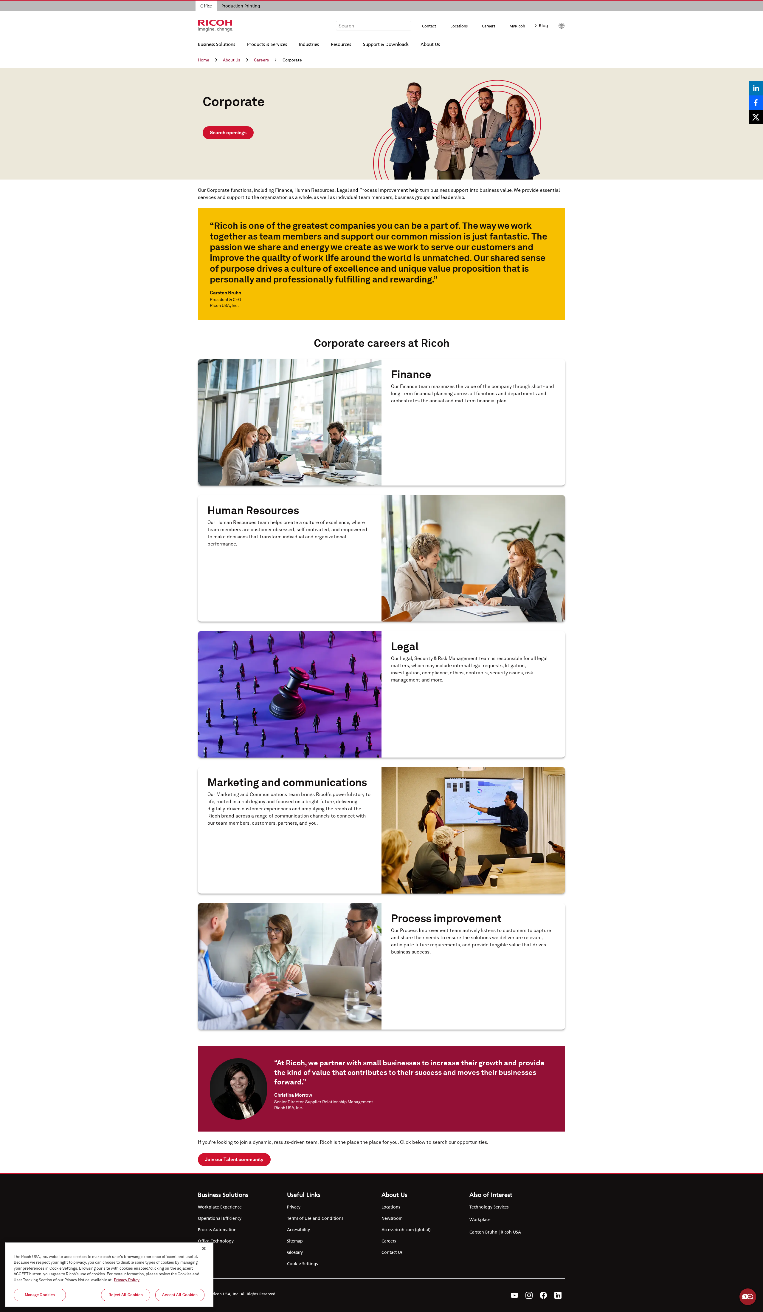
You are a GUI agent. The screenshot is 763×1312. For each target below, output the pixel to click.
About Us (430, 44)
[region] (109, 1274)
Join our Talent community (234, 1159)
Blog (543, 25)
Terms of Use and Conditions (315, 1218)
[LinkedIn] (558, 1295)
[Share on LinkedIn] (756, 88)
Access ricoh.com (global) (406, 1229)
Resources (341, 44)
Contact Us (392, 1252)
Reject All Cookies (125, 1295)
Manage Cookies (40, 1295)
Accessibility (298, 1229)
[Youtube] (514, 1295)
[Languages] (559, 25)
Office (206, 6)
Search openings (228, 132)
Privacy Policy (126, 1280)
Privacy (293, 1207)
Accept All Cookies (179, 1295)
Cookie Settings (302, 1263)
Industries (309, 44)
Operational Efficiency (219, 1218)
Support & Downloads (386, 44)
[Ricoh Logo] (215, 26)
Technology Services (488, 1207)
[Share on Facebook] (756, 102)
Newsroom (392, 1218)
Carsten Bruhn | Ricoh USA (495, 1232)
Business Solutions (216, 44)
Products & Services (267, 44)
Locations (459, 26)
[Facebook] (543, 1295)
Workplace (480, 1219)
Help (747, 1296)
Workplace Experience (220, 1207)
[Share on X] (756, 117)
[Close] (203, 1248)
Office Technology (216, 1241)
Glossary (295, 1252)
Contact (429, 26)
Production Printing (240, 6)
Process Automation (217, 1229)
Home (203, 60)
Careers (488, 26)
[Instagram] (529, 1295)
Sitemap (295, 1241)
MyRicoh (517, 26)
